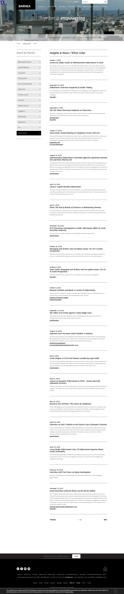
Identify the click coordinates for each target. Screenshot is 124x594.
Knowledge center (74, 6)
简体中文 (72, 583)
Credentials (67, 37)
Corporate (21, 73)
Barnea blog (87, 6)
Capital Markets (23, 67)
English (76, 2)
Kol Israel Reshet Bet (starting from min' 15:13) (64, 345)
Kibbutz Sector (23, 106)
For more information (56, 144)
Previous (53, 519)
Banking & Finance (24, 62)
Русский (59, 583)
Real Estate (22, 117)
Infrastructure (23, 95)
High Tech (21, 89)
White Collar (27, 43)
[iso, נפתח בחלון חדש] (105, 571)
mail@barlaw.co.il (101, 577)
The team (62, 6)
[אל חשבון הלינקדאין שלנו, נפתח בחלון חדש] (18, 568)
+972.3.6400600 (78, 577)
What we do (51, 6)
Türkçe (89, 583)
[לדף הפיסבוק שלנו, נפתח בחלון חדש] (21, 568)
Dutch (84, 583)
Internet (21, 100)
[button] (2, 2)
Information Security (72, 574)
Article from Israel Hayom (57, 343)
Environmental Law (25, 84)
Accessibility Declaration (94, 574)
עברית (40, 583)
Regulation (22, 122)
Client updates (78, 37)
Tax (19, 127)
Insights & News (55, 37)
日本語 (78, 583)
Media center (42, 574)
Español (65, 583)
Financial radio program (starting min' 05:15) (63, 507)
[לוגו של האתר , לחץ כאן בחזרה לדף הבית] (26, 4)
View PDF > (53, 97)
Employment (22, 78)
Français (46, 583)
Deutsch (52, 583)
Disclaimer (83, 574)
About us (41, 6)
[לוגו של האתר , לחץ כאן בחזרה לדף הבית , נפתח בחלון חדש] (29, 568)
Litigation (21, 111)
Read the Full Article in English (59, 298)
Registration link (55, 142)
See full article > (54, 118)
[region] (62, 43)
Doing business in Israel (93, 37)
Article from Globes (56, 300)
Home (18, 43)
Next (105, 519)
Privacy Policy (60, 574)
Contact (104, 6)
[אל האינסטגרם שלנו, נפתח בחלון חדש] (25, 568)
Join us (96, 6)
